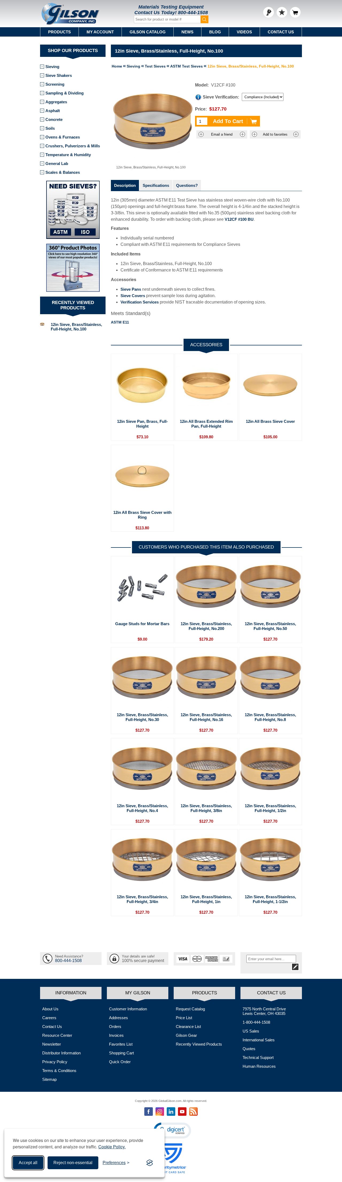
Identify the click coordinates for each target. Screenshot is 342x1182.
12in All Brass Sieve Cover (270, 421)
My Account (100, 32)
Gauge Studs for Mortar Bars (142, 623)
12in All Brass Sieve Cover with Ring (142, 514)
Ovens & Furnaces (62, 137)
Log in (268, 12)
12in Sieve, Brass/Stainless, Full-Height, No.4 (142, 808)
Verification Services (140, 302)
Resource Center (57, 1035)
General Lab (56, 163)
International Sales (259, 1040)
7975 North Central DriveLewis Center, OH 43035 (264, 1011)
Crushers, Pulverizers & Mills (72, 146)
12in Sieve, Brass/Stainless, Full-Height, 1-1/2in (270, 899)
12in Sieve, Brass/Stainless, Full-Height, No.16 (206, 717)
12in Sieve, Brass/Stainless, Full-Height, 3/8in (206, 808)
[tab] (125, 185)
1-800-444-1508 (256, 1022)
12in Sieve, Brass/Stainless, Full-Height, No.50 (270, 626)
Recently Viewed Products (199, 1044)
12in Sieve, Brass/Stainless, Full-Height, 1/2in (270, 808)
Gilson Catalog (148, 32)
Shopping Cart (121, 1053)
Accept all (28, 1162)
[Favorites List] (282, 12)
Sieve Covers (133, 295)
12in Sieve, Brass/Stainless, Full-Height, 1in (206, 899)
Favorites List (121, 1044)
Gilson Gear (186, 1035)
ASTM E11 (120, 322)
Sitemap (49, 1079)
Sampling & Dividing (64, 93)
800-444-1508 (193, 12)
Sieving (52, 66)
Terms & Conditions (59, 1070)
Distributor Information (61, 1053)
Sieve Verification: (221, 97)
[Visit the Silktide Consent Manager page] (149, 1162)
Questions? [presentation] (187, 185)
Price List (184, 1017)
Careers (49, 1017)
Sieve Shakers (58, 75)
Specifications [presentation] (156, 185)
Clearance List (188, 1026)
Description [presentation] (125, 185)
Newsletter (51, 1044)
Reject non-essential (72, 1162)
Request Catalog (190, 1009)
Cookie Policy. (112, 1147)
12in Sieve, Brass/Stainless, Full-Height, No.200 (206, 626)
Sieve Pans (131, 289)
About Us (50, 1009)
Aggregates (56, 102)
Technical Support (258, 1057)
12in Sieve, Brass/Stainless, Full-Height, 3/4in (142, 899)
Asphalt (52, 110)
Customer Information (128, 1009)
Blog (215, 32)
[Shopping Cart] (295, 12)
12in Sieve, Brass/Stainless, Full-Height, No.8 (270, 717)
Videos (244, 32)
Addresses (118, 1017)
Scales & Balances (62, 172)
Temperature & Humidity (68, 154)
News (187, 32)
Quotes (249, 1048)
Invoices (116, 1035)
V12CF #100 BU (239, 219)
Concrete (54, 119)
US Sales (251, 1031)
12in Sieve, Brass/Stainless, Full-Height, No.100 (76, 326)
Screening (54, 84)
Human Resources (259, 1066)
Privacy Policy (54, 1061)
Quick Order (120, 1061)
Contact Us (281, 32)
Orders (115, 1026)
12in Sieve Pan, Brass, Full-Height (142, 423)
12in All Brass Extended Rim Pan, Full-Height (206, 423)
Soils (50, 128)
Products (59, 32)
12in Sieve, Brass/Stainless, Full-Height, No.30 (142, 717)
